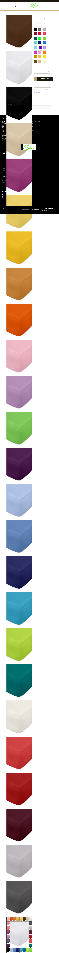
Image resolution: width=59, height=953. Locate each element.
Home (3, 156)
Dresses (31, 130)
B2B (3, 163)
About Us (4, 161)
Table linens (33, 135)
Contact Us (4, 170)
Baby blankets (33, 118)
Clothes (32, 123)
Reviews (10, 104)
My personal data (35, 209)
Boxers (31, 126)
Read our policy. (25, 209)
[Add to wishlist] (36, 79)
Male (31, 125)
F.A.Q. (3, 166)
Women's (32, 128)
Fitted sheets (13, 11)
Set (31, 131)
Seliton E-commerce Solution (47, 209)
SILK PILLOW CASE (35, 121)
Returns (4, 159)
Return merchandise (20, 104)
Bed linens (6, 11)
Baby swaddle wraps (34, 119)
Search (3, 172)
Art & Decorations (35, 134)
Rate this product (37, 92)
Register (4, 168)
